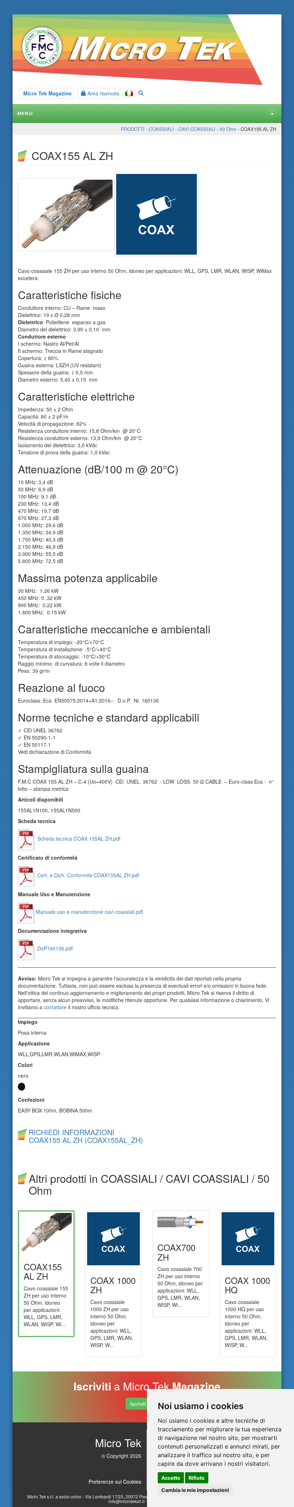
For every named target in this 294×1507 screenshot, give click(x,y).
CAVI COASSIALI (196, 129)
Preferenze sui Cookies (115, 1481)
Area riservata (102, 93)
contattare (55, 1007)
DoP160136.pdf (54, 948)
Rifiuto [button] (197, 1478)
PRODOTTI (132, 129)
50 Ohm (228, 129)
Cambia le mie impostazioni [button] (195, 1490)
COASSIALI (161, 129)
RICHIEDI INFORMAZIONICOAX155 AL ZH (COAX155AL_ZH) (86, 1136)
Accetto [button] (170, 1478)
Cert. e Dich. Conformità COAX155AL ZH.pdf (87, 875)
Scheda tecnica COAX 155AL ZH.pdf (78, 838)
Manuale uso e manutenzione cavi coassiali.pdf (89, 911)
